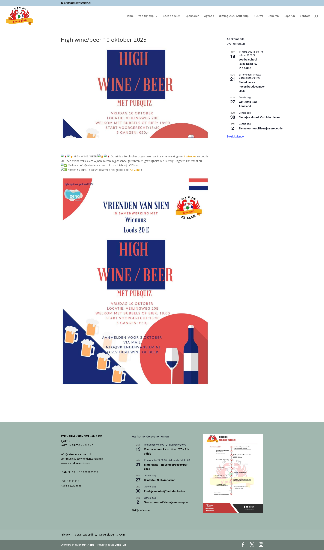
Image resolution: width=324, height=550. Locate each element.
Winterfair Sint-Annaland (248, 104)
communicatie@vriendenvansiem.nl (82, 458)
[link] (190, 156)
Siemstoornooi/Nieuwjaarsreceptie (261, 128)
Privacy (65, 534)
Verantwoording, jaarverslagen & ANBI (100, 534)
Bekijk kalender (236, 136)
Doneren (273, 16)
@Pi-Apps (88, 544)
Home (130, 16)
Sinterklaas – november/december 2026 (252, 86)
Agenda (209, 16)
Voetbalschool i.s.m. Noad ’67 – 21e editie (249, 63)
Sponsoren (192, 16)
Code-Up (120, 544)
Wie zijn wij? (146, 16)
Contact (305, 16)
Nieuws (258, 16)
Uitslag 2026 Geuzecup (234, 16)
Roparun (289, 16)
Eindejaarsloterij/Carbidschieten (259, 117)
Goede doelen (172, 16)
